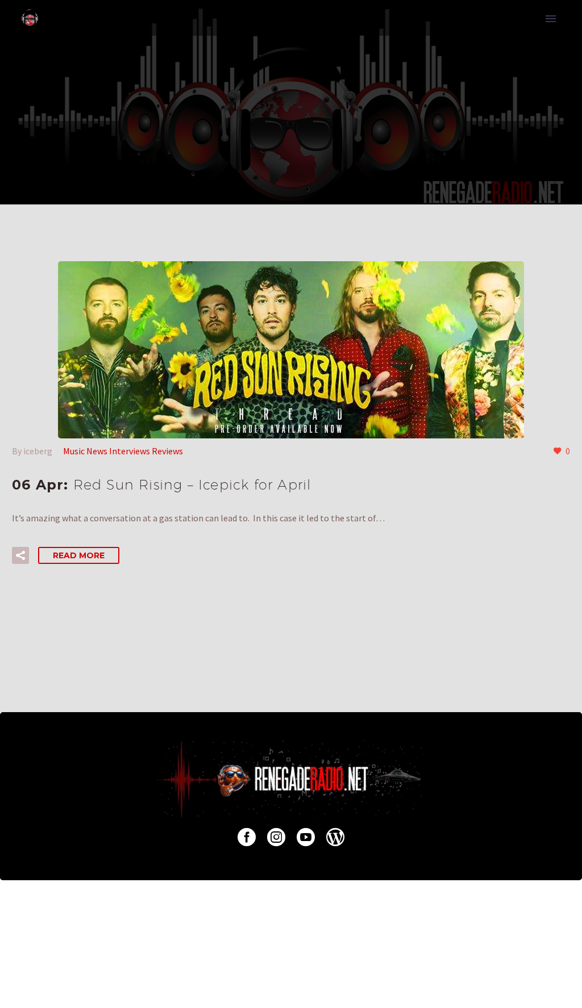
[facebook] (247, 837)
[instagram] (276, 837)
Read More (79, 555)
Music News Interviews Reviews (123, 451)
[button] (20, 555)
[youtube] (306, 837)
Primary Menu (551, 18)
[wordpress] (335, 837)
